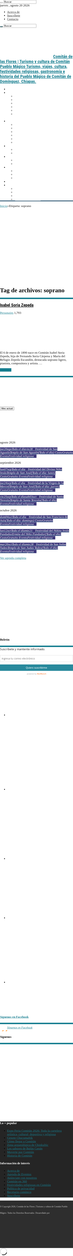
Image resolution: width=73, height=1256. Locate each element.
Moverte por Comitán (28, 100)
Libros (19, 196)
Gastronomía (16, 167)
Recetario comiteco (27, 178)
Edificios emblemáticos (29, 128)
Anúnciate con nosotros (22, 1178)
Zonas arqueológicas (28, 164)
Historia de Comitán (19, 1155)
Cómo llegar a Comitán (29, 96)
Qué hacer (14, 146)
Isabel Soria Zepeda (16, 305)
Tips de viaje (23, 110)
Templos (20, 132)
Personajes (22, 139)
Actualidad (15, 181)
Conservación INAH (28, 199)
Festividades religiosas (29, 153)
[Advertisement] (36, 246)
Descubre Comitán (19, 121)
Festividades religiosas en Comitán (29, 1185)
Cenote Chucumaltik (20, 1138)
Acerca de (13, 12)
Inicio (11, 89)
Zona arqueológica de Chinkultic (27, 1145)
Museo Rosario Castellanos (17, 871)
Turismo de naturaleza (29, 160)
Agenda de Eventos (19, 1174)
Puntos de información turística (34, 107)
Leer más (5, 370)
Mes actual (7, 408)
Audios (19, 188)
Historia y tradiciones (28, 124)
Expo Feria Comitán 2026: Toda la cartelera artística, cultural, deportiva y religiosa (34, 1132)
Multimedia (15, 185)
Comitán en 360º (25, 142)
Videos (19, 192)
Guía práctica (16, 92)
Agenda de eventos (27, 149)
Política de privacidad (21, 1188)
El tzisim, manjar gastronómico (34, 174)
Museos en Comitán (27, 135)
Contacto (12, 19)
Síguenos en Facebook (14, 1017)
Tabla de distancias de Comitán (34, 103)
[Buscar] (1, 2)
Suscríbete (13, 15)
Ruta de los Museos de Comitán (14, 735)
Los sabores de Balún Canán (32, 171)
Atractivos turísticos (20, 156)
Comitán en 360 (17, 1181)
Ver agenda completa (13, 558)
